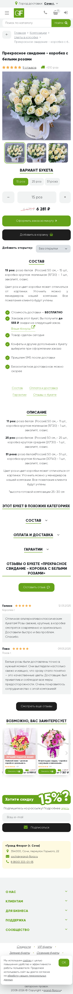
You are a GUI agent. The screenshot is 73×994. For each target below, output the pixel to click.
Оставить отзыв (34, 587)
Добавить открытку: (17, 247)
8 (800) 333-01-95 (22, 862)
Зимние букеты (19, 953)
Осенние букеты (47, 953)
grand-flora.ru (52, 990)
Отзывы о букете (45, 394)
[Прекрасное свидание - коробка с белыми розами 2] (36, 153)
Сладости (24, 947)
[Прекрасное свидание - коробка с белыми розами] (15, 153)
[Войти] (66, 13)
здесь (65, 808)
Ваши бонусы (21, 329)
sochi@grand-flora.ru (24, 856)
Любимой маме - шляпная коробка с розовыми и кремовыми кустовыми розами (18, 762)
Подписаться (40, 827)
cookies (27, 960)
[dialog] (45, 13)
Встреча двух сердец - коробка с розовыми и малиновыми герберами (52, 762)
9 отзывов (29, 67)
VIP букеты (44, 947)
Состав (17, 388)
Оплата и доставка (43, 388)
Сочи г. (49, 3)
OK (64, 962)
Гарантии (19, 394)
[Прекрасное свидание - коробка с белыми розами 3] (58, 153)
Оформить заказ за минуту (35, 220)
